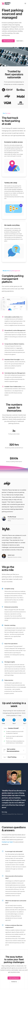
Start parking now (8, 40)
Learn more (20, 40)
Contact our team (7, 842)
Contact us (14, 981)
